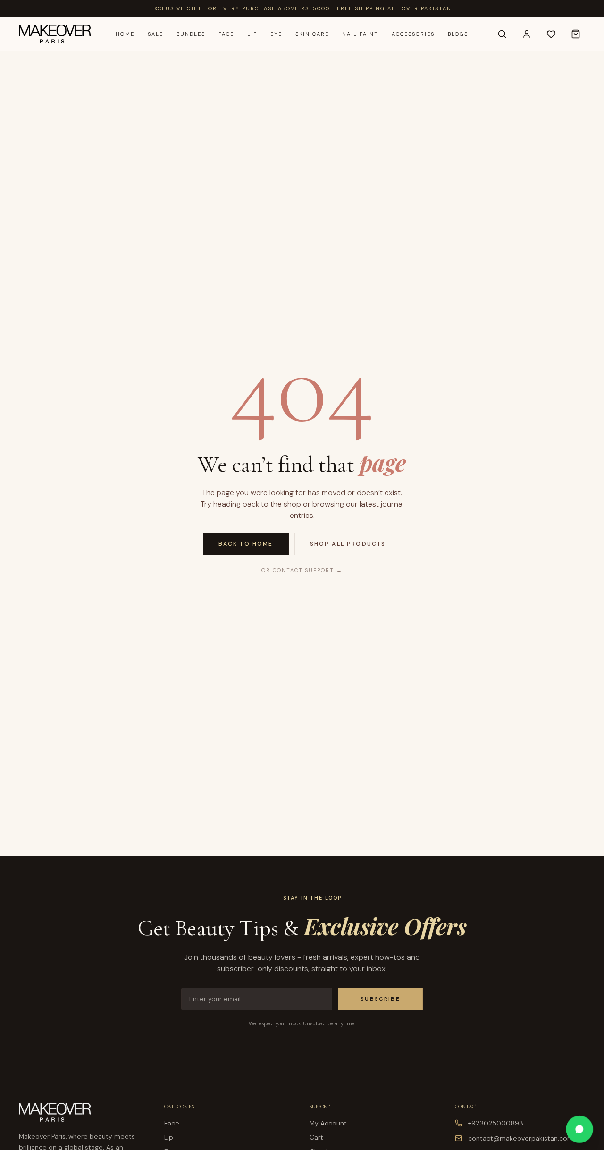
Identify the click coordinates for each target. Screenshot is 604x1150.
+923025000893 (495, 1123)
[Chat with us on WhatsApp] (579, 1129)
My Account (328, 1123)
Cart (316, 1137)
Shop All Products (348, 544)
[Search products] (502, 34)
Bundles (190, 34)
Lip (252, 34)
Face (226, 34)
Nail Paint (360, 34)
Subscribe (380, 999)
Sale (155, 34)
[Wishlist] (551, 34)
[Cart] (575, 34)
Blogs (458, 34)
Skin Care (312, 34)
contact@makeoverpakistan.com (520, 1138)
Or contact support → (302, 570)
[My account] (526, 34)
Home (125, 34)
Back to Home (245, 544)
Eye (276, 34)
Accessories (413, 34)
